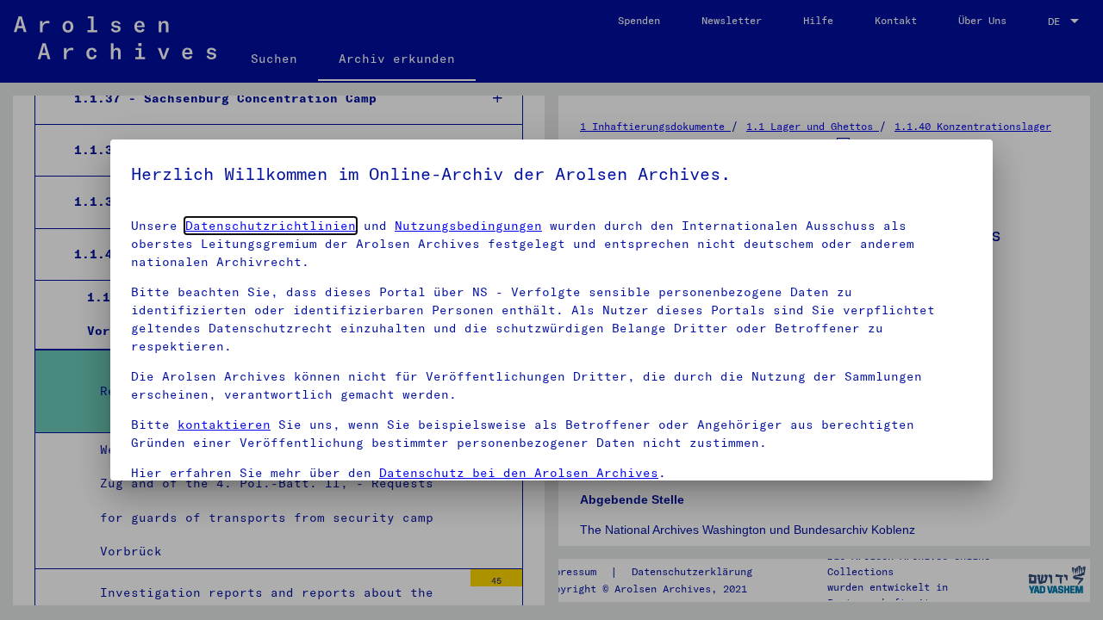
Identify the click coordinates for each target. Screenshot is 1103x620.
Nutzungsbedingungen (468, 225)
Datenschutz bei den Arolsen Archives (518, 472)
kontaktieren (224, 424)
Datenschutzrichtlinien (270, 225)
